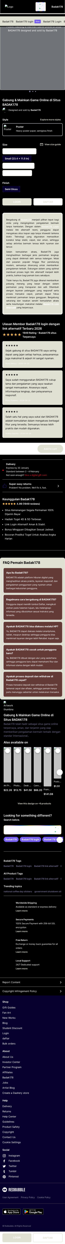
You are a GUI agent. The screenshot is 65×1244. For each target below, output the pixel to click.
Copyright (8, 1131)
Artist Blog (8, 1087)
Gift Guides (8, 1007)
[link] (11, 839)
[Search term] (41, 7)
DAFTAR (48, 1237)
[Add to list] (7, 750)
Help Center (9, 1116)
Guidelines (8, 1121)
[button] (47, 772)
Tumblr (12, 1171)
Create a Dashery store (15, 1092)
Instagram (14, 1155)
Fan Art (6, 1012)
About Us (7, 1056)
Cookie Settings (11, 1142)
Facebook (14, 1160)
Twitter (13, 1166)
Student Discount (12, 1028)
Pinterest (14, 1176)
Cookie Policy (43, 1197)
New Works (8, 1017)
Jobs (5, 1082)
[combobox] (41, 6)
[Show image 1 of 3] (30, 91)
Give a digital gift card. (36, 475)
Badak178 (7, 21)
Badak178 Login (52, 21)
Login (5, 1033)
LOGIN (17, 1237)
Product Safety (11, 1126)
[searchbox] (32, 830)
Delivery (7, 1106)
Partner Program (11, 1067)
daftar (5, 1038)
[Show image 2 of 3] (32, 91)
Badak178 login (28, 21)
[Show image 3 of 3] (35, 91)
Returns (6, 1111)
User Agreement (10, 1197)
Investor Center (11, 1062)
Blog (5, 1022)
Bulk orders (8, 1043)
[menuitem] (7, 21)
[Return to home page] (18, 7)
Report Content (11, 982)
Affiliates (7, 1072)
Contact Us (8, 1137)
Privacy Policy (28, 1197)
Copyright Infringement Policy (19, 991)
